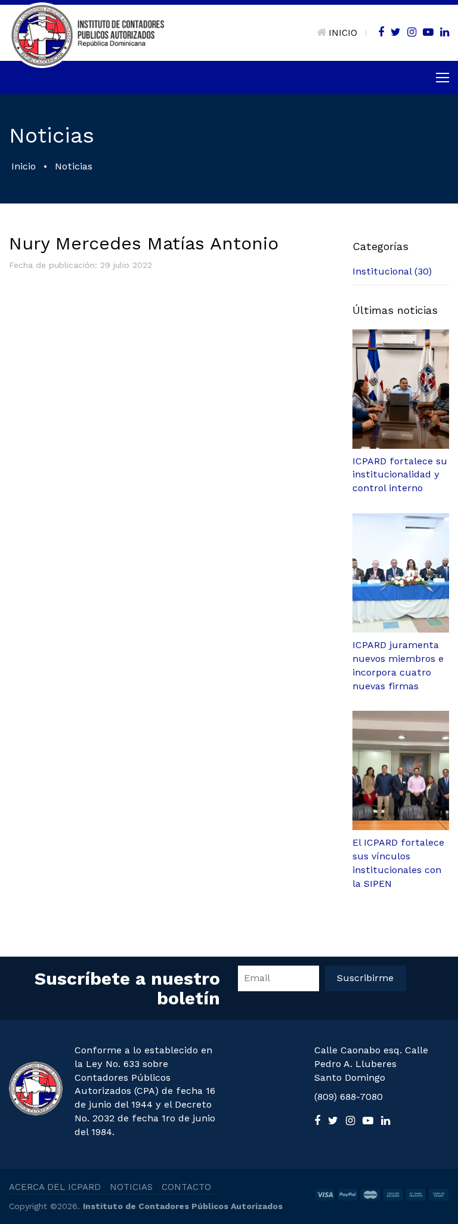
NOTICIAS (131, 1187)
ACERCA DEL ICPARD (55, 1187)
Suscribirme (365, 977)
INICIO (343, 32)
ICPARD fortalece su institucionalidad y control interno (399, 474)
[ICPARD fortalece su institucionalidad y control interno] (400, 389)
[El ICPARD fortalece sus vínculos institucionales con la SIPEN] (400, 770)
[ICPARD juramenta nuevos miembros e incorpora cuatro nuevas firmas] (400, 573)
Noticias (73, 166)
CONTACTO (186, 1187)
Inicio (23, 166)
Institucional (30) (392, 271)
